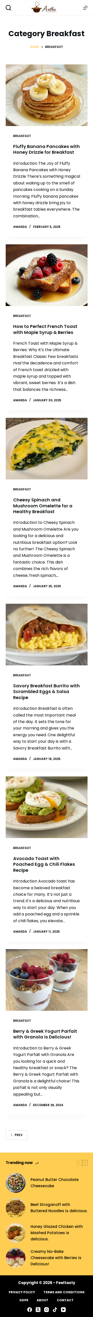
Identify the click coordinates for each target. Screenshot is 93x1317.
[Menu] (85, 7)
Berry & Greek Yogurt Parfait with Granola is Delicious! (45, 1034)
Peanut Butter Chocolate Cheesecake (55, 1182)
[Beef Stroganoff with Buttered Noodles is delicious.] (16, 1208)
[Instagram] (46, 1309)
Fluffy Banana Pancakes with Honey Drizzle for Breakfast (46, 149)
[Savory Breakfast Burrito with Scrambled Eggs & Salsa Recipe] (47, 635)
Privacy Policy (22, 1292)
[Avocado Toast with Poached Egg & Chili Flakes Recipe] (47, 807)
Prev (19, 1135)
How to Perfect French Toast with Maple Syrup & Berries (45, 329)
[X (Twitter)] (38, 1309)
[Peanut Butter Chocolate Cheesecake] (16, 1183)
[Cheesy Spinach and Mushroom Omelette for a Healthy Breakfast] (47, 449)
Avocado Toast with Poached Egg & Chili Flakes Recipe (44, 864)
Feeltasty (65, 1282)
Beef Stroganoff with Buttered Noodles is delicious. (59, 1207)
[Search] (8, 7)
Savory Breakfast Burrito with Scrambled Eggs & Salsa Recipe (46, 692)
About (42, 1300)
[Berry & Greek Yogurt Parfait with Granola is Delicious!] (47, 980)
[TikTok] (55, 1309)
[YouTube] (63, 1309)
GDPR (23, 1300)
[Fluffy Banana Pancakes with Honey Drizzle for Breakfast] (47, 95)
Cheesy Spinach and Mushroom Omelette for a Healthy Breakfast (42, 506)
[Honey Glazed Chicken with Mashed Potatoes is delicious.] (16, 1233)
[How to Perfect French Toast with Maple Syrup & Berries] (47, 275)
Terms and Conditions (64, 1292)
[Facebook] (29, 1309)
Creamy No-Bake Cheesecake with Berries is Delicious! (56, 1258)
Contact (65, 1300)
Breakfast (22, 136)
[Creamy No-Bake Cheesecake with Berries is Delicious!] (16, 1258)
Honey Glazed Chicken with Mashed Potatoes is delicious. (57, 1233)
